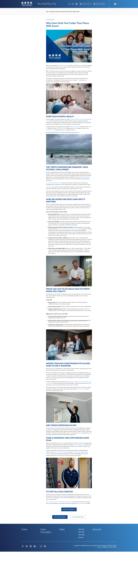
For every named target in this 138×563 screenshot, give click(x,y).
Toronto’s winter (50, 130)
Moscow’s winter (74, 126)
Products (24, 529)
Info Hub (81, 532)
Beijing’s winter (61, 128)
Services (43, 529)
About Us (81, 529)
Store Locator (97, 529)
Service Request (69, 509)
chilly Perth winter (64, 65)
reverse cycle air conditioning (61, 452)
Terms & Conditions (102, 547)
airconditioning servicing (79, 444)
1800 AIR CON (79, 517)
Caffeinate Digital (111, 545)
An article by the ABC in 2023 (54, 183)
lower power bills (81, 389)
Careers (80, 537)
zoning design (76, 452)
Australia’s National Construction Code (68, 229)
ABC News (49, 187)
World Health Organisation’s (82, 177)
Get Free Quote (60, 517)
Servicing (81, 535)
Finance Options (46, 532)
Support (62, 529)
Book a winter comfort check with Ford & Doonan (59, 501)
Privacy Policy (112, 547)
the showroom (81, 503)
